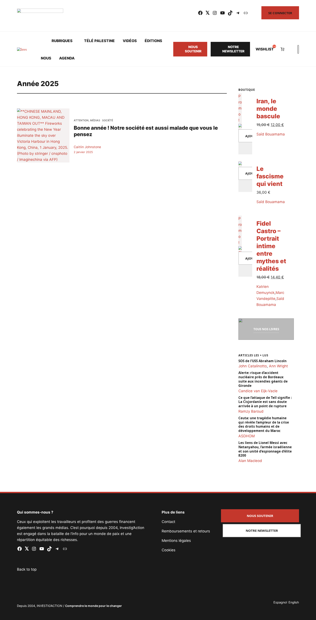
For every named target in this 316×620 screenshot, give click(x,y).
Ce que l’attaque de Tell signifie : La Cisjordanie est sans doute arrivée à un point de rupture (265, 402)
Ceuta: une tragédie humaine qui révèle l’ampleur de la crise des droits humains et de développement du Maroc (263, 424)
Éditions (153, 41)
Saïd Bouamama (271, 134)
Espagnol (280, 602)
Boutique (246, 90)
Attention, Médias (87, 120)
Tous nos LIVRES (266, 329)
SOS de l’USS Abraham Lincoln (262, 361)
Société (107, 120)
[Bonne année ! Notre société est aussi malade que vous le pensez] (43, 135)
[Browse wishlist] (245, 186)
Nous (46, 58)
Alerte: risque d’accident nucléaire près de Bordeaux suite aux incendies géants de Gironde (263, 379)
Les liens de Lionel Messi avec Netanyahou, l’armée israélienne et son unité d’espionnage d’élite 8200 (265, 449)
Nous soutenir (193, 49)
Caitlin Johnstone (87, 147)
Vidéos (130, 41)
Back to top (27, 569)
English (293, 602)
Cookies (168, 550)
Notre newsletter (233, 49)
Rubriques (62, 41)
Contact (168, 522)
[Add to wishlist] (245, 148)
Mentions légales (176, 540)
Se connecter (280, 13)
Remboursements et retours (186, 531)
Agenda (67, 58)
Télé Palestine (99, 41)
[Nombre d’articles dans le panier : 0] (282, 49)
